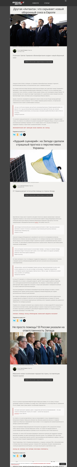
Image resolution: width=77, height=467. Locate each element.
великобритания (18, 127)
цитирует (16, 413)
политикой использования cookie (39, 463)
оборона (40, 127)
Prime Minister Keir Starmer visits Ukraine (26, 46)
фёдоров (48, 313)
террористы (44, 449)
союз (34, 127)
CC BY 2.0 (35, 46)
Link (38, 46)
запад (47, 127)
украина (16, 313)
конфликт (55, 313)
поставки (37, 449)
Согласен (63, 464)
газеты (36, 222)
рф (27, 449)
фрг (25, 127)
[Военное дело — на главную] (18, 3)
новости (35, 3)
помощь (21, 313)
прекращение (33, 313)
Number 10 (16, 46)
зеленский (42, 313)
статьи (46, 3)
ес (44, 127)
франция (29, 127)
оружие (31, 449)
